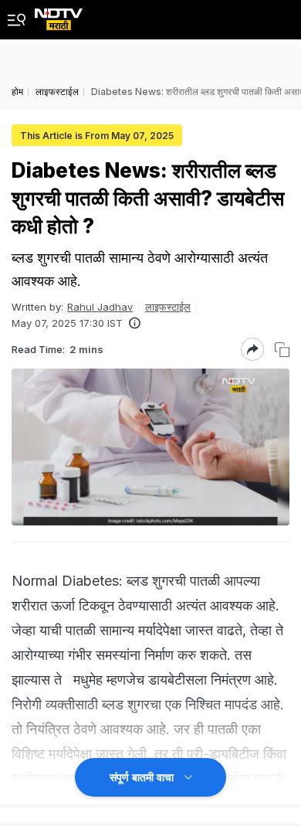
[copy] (282, 349)
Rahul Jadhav (100, 307)
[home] (59, 15)
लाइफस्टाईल (168, 307)
